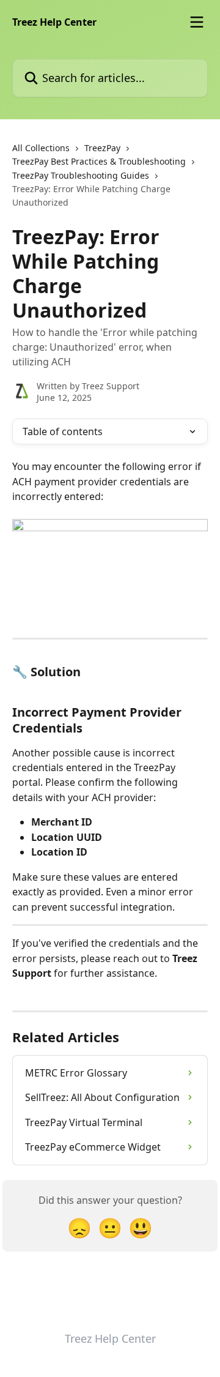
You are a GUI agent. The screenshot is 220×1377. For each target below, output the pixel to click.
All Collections (41, 148)
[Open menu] (197, 22)
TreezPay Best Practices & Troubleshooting (99, 161)
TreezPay (102, 148)
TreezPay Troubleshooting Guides (80, 175)
